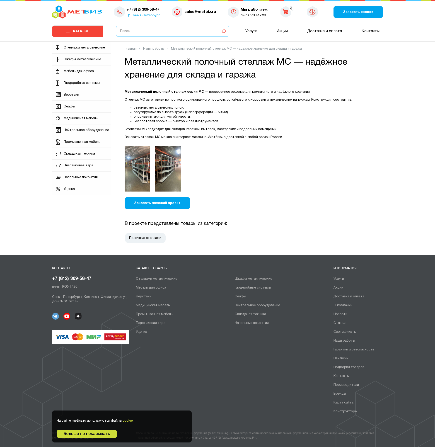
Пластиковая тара (78, 165)
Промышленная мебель (82, 141)
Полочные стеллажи (145, 238)
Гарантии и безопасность (354, 349)
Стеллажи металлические (84, 47)
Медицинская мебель (81, 118)
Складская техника (79, 153)
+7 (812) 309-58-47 (71, 279)
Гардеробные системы (82, 83)
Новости (340, 314)
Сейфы (69, 106)
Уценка (69, 189)
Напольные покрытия (81, 177)
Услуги (251, 31)
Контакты (370, 31)
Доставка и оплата (324, 31)
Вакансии (341, 358)
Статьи (340, 323)
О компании (343, 305)
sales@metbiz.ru (200, 12)
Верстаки (71, 94)
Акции (282, 31)
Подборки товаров (349, 367)
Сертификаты (345, 331)
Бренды (340, 393)
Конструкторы (345, 411)
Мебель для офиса (79, 71)
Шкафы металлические (82, 59)
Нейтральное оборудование (86, 130)
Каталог (81, 31)
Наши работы (344, 340)
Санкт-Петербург (146, 15)
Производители (346, 384)
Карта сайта (343, 402)
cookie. (128, 420)
